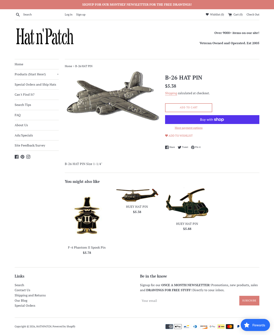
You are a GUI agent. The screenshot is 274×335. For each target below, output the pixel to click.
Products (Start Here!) (37, 74)
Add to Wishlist (180, 135)
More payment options (189, 128)
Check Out (253, 14)
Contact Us (22, 290)
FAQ (18, 115)
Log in (68, 14)
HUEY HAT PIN (137, 206)
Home (19, 64)
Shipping (171, 93)
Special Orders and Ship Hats (35, 84)
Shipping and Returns (30, 295)
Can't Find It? (25, 94)
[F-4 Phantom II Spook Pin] (87, 215)
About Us (21, 125)
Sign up (80, 14)
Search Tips (23, 104)
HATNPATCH (43, 326)
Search (19, 285)
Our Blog (21, 300)
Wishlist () (216, 14)
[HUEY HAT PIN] (137, 195)
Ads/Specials (24, 135)
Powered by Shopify (64, 326)
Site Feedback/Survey (30, 145)
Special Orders (25, 305)
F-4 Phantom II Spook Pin (87, 247)
